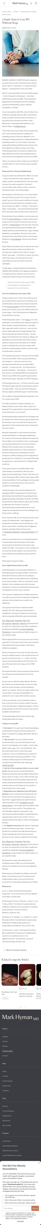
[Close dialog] (39, 1163)
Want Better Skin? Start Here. (9, 993)
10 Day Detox (6, 1141)
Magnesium (10, 621)
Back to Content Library (16, 950)
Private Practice (7, 1081)
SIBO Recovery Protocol (10, 1150)
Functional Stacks (8, 1111)
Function (5, 1076)
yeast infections (15, 219)
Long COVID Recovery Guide (11, 1155)
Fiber (24, 621)
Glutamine (15, 623)
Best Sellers (6, 1121)
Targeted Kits (6, 1116)
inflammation (15, 225)
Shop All (5, 1106)
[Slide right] (25, 1007)
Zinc (3, 621)
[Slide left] (16, 1007)
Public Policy (6, 1086)
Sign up (35, 1208)
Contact (5, 1056)
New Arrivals (6, 1125)
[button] (4, 3)
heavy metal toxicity (27, 532)
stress (28, 320)
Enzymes (8, 623)
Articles (15, 11)
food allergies (16, 239)
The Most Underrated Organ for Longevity (26, 995)
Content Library (6, 11)
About (4, 1071)
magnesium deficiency (12, 532)
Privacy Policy (20, 1221)
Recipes (5, 1046)
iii (26, 502)
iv (17, 513)
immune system (13, 307)
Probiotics (18, 621)
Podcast (5, 1036)
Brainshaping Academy (10, 1146)
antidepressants (20, 126)
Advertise (5, 1090)
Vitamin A (23, 623)
